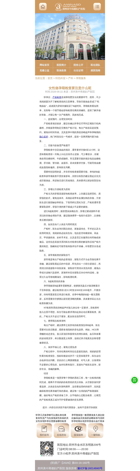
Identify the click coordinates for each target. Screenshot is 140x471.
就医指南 (95, 70)
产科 (70, 78)
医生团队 (95, 65)
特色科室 (60, 78)
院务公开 (78, 65)
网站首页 (44, 65)
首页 (50, 78)
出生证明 (78, 70)
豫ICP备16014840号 (89, 468)
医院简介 (61, 65)
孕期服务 (81, 78)
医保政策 (61, 70)
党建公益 (44, 70)
